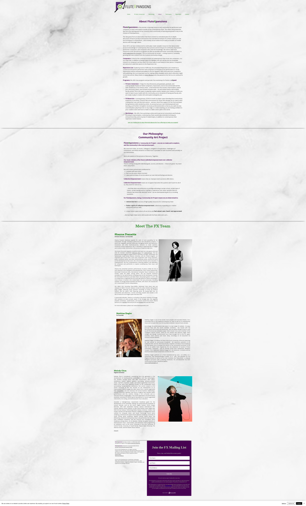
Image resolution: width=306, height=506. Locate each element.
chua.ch (116, 430)
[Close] (304, 503)
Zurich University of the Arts (134, 443)
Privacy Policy (65, 503)
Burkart (125, 302)
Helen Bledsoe (149, 75)
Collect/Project (148, 253)
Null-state (128, 395)
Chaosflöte (120, 391)
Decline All (291, 503)
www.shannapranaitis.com (141, 305)
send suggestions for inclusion (132, 53)
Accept (299, 503)
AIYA (128, 389)
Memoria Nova (136, 253)
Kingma (141, 302)
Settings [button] (284, 503)
